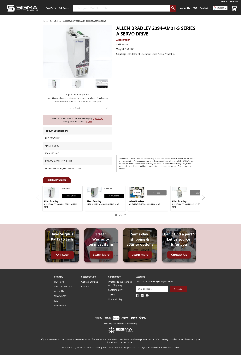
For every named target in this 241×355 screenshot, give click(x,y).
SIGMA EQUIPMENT (75, 348)
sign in (89, 121)
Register (234, 1)
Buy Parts (51, 8)
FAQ (195, 8)
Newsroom (60, 305)
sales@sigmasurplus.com (143, 339)
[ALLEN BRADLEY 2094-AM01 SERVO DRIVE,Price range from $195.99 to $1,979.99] (137, 192)
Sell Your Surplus (63, 286)
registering (98, 118)
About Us (185, 8)
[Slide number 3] (125, 215)
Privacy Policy (115, 299)
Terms (111, 294)
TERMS (104, 348)
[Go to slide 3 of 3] (37, 197)
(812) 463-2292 (129, 348)
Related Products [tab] (56, 179)
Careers (85, 286)
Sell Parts (63, 8)
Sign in (224, 1)
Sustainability (115, 289)
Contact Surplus (89, 281)
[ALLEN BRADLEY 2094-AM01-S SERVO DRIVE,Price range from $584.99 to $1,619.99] (94, 192)
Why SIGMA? (60, 296)
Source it (156, 193)
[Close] (206, 24)
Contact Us (205, 8)
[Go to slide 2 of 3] (203, 197)
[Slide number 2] (120, 215)
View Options (71, 196)
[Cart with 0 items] (233, 8)
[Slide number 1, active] (116, 215)
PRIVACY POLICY (115, 348)
